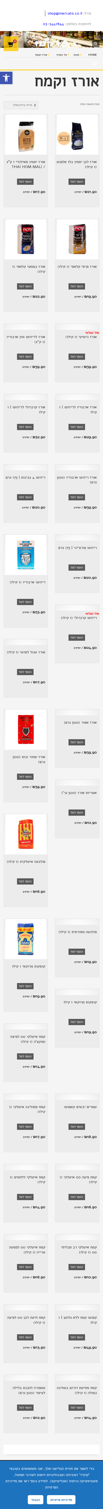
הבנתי (35, 1499)
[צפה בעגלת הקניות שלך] (11, 43)
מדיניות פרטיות (61, 1499)
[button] (6, 78)
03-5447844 (53, 24)
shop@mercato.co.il (65, 13)
